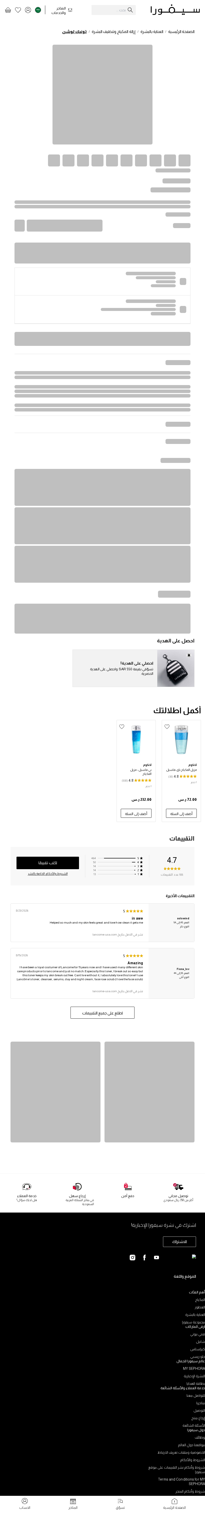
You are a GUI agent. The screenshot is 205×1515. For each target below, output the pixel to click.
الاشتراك (179, 1242)
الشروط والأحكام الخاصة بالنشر (48, 873)
